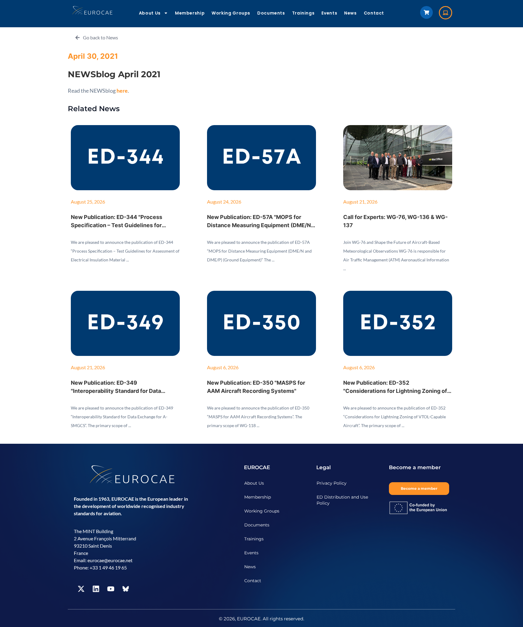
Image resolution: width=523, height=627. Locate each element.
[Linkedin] (96, 589)
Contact (374, 13)
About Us (150, 13)
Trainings (303, 13)
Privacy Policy (332, 483)
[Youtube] (111, 589)
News (350, 13)
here (122, 90)
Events (329, 13)
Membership (190, 13)
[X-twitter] (81, 589)
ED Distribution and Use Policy (342, 500)
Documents (271, 13)
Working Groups (231, 13)
